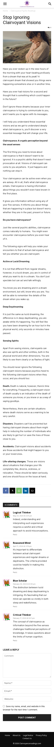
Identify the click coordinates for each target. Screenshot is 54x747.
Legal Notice (28, 735)
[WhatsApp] (19, 491)
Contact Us (27, 738)
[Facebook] (6, 491)
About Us (16, 735)
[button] (5, 4)
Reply (15, 534)
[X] (12, 491)
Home (5, 11)
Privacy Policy (41, 735)
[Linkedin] (26, 491)
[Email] (32, 491)
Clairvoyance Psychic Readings (23, 11)
